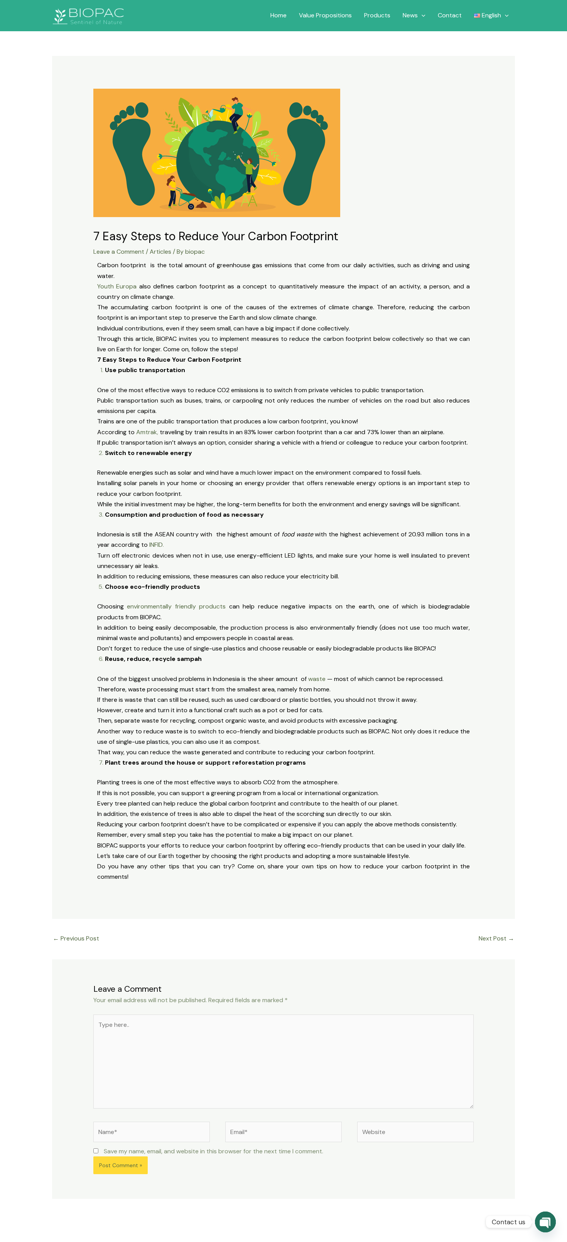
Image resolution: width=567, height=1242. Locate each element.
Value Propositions (325, 15)
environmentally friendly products (176, 606)
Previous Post (76, 938)
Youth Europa (117, 286)
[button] (421, 15)
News (410, 15)
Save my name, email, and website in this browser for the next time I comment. (213, 1151)
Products (377, 15)
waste (317, 679)
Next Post (496, 938)
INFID (156, 545)
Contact (450, 15)
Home (278, 15)
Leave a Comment (118, 252)
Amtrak (146, 432)
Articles (160, 252)
